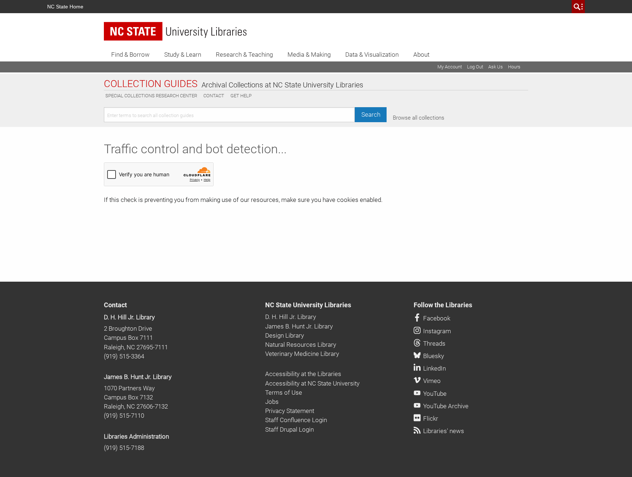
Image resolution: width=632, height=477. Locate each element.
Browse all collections (418, 117)
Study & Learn (182, 54)
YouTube (434, 393)
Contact (213, 95)
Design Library (284, 335)
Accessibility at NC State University (312, 383)
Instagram (436, 331)
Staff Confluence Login (296, 420)
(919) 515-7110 (124, 415)
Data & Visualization (372, 54)
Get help (241, 95)
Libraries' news (443, 431)
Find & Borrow (130, 54)
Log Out (475, 67)
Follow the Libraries (443, 305)
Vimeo (431, 380)
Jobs (272, 401)
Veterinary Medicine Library (302, 353)
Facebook (436, 318)
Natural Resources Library (300, 344)
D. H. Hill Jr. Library (129, 317)
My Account (449, 67)
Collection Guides (151, 84)
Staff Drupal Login (289, 429)
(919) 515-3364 (124, 356)
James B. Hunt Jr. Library (138, 376)
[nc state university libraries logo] (175, 31)
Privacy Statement (289, 410)
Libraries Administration (136, 436)
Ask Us (495, 67)
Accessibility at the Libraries (303, 374)
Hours (514, 67)
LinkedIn (434, 368)
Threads (433, 343)
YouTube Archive (445, 406)
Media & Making (309, 54)
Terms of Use (283, 392)
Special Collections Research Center (151, 95)
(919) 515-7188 (124, 447)
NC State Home (65, 7)
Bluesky (433, 356)
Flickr (430, 418)
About (421, 54)
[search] (578, 6)
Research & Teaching (244, 54)
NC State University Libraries (308, 305)
